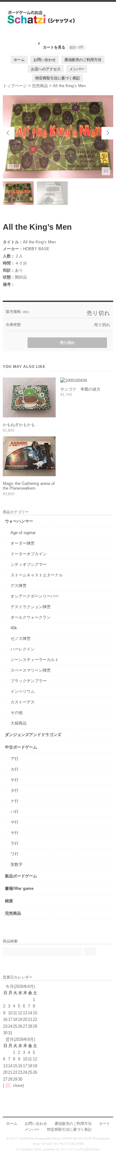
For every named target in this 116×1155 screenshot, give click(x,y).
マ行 (15, 822)
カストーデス (23, 702)
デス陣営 (19, 585)
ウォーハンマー (19, 521)
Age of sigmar (23, 532)
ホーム (19, 60)
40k (14, 628)
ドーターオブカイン (29, 554)
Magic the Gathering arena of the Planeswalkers (29, 486)
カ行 (15, 769)
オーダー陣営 (23, 543)
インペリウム (23, 691)
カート (104, 1123)
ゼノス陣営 (21, 638)
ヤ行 (15, 832)
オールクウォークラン (31, 617)
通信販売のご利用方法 (82, 60)
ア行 (15, 758)
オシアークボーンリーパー (35, 596)
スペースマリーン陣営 (31, 670)
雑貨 (9, 901)
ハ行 (15, 811)
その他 (17, 712)
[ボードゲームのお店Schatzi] (58, 36)
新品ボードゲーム (21, 876)
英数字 (17, 864)
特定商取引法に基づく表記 (57, 78)
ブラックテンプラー (29, 680)
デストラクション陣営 (31, 606)
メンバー (76, 69)
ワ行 (15, 854)
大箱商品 (19, 723)
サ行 (15, 779)
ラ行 (15, 843)
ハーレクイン (23, 649)
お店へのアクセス (46, 69)
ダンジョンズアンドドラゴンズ (33, 734)
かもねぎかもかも (19, 424)
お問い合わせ (44, 60)
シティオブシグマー (29, 564)
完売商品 (13, 913)
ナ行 (15, 801)
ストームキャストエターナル (37, 575)
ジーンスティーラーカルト (35, 659)
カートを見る (61, 45)
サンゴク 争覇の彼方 (80, 389)
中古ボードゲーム (21, 747)
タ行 (15, 790)
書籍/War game (19, 888)
